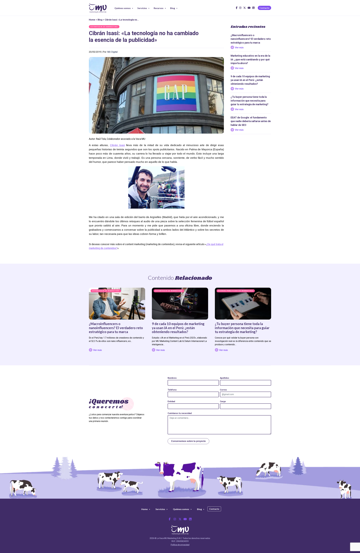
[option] (117, 321)
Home (92, 19)
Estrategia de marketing (104, 27)
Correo (223, 390)
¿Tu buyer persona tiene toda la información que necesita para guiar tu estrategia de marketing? (242, 328)
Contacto (264, 7)
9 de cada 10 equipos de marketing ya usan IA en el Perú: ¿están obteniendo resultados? (178, 328)
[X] (245, 8)
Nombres (172, 378)
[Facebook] (236, 8)
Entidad (171, 401)
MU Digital (112, 52)
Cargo (223, 401)
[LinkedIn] (253, 8)
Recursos (158, 8)
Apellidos (224, 378)
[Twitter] (180, 519)
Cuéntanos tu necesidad (180, 413)
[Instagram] (240, 8)
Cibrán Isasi (117, 145)
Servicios (142, 8)
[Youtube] (249, 8)
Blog (172, 8)
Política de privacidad (180, 545)
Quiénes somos (122, 8)
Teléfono (172, 390)
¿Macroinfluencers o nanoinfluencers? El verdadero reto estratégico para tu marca (116, 328)
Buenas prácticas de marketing (235, 291)
